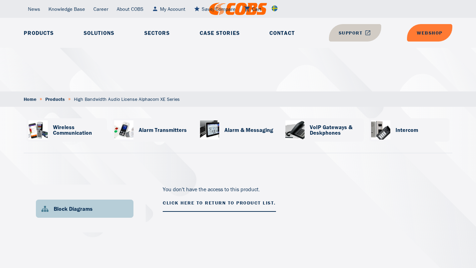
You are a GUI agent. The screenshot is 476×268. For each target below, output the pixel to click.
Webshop (430, 33)
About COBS (130, 9)
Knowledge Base (66, 9)
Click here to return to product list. (219, 203)
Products (39, 32)
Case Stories (220, 32)
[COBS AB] (238, 9)
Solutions (99, 32)
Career (100, 9)
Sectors (157, 32)
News (34, 9)
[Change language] (275, 9)
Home (30, 99)
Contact (282, 32)
